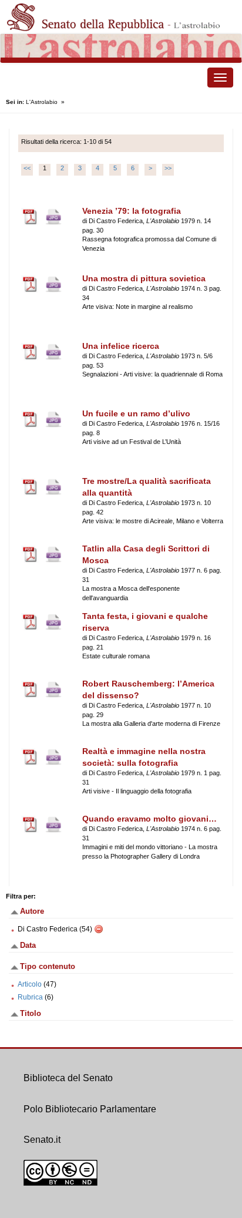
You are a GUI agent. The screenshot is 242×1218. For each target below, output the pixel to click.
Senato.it (41, 1140)
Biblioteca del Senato (68, 1078)
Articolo (30, 984)
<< (27, 167)
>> (168, 167)
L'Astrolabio (42, 102)
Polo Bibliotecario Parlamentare (89, 1109)
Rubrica (30, 997)
